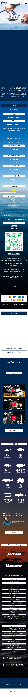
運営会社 (8, 684)
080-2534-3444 (14, 253)
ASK (14, 189)
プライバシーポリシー (17, 684)
